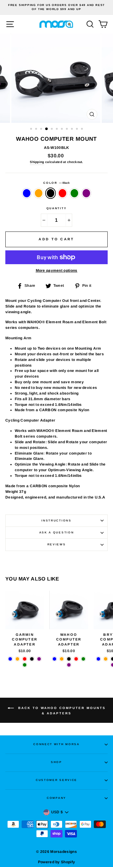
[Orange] (17, 659)
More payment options (57, 270)
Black (50, 193)
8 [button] (67, 129)
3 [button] (41, 129)
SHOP (56, 762)
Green (74, 193)
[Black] (32, 659)
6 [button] (57, 129)
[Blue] (10, 659)
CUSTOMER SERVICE (56, 780)
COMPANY (56, 797)
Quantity (56, 208)
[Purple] (39, 659)
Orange (38, 193)
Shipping (37, 162)
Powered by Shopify (56, 862)
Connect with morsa (56, 744)
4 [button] (46, 129)
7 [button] (62, 129)
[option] (56, 7)
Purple (86, 193)
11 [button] (82, 129)
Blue (26, 193)
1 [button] (31, 129)
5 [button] (52, 129)
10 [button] (77, 129)
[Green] (24, 665)
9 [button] (72, 129)
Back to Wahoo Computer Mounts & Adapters (61, 710)
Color (56, 182)
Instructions (56, 520)
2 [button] (36, 129)
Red (62, 193)
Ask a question (56, 532)
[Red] (24, 659)
